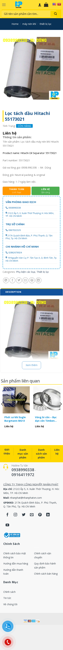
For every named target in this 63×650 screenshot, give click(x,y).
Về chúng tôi (10, 604)
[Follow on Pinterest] (40, 515)
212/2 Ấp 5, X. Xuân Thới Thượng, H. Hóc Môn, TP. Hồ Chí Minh (30, 214)
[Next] (60, 411)
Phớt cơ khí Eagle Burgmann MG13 (15, 419)
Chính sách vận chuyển (42, 555)
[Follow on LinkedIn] (48, 515)
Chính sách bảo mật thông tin (14, 555)
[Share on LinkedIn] (38, 280)
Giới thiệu (7, 451)
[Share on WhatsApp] (6, 280)
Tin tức (7, 598)
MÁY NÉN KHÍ (29, 24)
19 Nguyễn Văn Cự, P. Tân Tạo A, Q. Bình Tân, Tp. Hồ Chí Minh (31, 259)
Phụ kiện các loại (25, 271)
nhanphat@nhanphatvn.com (26, 497)
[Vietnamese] (59, 4)
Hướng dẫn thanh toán (13, 571)
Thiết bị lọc (45, 24)
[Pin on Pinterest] (32, 280)
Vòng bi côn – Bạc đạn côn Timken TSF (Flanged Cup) (46, 419)
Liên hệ (56, 451)
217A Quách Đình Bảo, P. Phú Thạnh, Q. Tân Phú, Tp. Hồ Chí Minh (29, 237)
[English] (54, 4)
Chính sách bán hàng (46, 573)
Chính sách (9, 591)
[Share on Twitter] (19, 280)
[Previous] (2, 411)
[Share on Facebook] (12, 280)
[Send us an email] (32, 515)
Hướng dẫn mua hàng (15, 563)
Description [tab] (13, 291)
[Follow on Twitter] (23, 515)
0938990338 (14, 207)
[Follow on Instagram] (15, 515)
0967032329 (14, 230)
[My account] (39, 5)
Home (15, 24)
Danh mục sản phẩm (23, 453)
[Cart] (47, 4)
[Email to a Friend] (25, 280)
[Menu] (4, 4)
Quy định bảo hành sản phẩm (45, 565)
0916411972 (23, 474)
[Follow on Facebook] (7, 515)
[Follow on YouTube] (7, 525)
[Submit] (55, 14)
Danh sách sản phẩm (41, 453)
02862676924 (15, 252)
